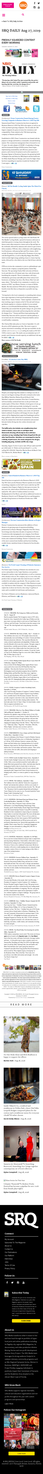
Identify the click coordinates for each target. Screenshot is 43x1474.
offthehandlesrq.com (13, 331)
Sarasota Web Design (21, 997)
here (31, 448)
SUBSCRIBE (26, 1321)
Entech (3, 504)
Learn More (9, 1404)
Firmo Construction (7, 167)
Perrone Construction (7, 549)
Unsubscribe (31, 997)
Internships (9, 1259)
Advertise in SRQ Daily (12, 98)
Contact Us (9, 1249)
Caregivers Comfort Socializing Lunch (25, 687)
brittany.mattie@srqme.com (21, 190)
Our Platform (9, 1255)
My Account (9, 1239)
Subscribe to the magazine (15, 1243)
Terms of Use (10, 1265)
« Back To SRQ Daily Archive (12, 21)
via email (23, 990)
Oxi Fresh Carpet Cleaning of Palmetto (12, 600)
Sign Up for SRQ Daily (11, 96)
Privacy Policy (10, 1268)
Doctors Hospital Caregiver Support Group (27, 876)
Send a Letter (11, 100)
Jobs (6, 1262)
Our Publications (11, 1252)
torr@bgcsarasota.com (15, 828)
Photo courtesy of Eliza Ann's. (10, 456)
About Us (8, 1246)
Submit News (11, 103)
